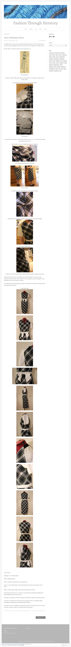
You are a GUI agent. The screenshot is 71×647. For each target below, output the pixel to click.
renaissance (63, 66)
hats (61, 60)
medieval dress (56, 64)
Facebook (28, 628)
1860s (53, 54)
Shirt (59, 68)
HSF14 (40, 610)
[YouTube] (54, 37)
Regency (58, 66)
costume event (62, 56)
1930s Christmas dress (14, 37)
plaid (43, 610)
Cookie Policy (22, 645)
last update (31, 139)
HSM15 (54, 62)
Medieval (50, 64)
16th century (51, 52)
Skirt (62, 68)
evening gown (61, 58)
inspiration (61, 62)
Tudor (65, 68)
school (56, 68)
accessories (64, 54)
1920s (60, 54)
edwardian (51, 58)
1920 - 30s (12, 610)
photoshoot (51, 66)
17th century (57, 52)
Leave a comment (42, 40)
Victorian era (56, 70)
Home (26, 29)
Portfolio (31, 29)
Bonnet (54, 56)
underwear (51, 70)
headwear (65, 60)
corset (57, 56)
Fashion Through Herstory (35, 23)
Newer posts (40, 617)
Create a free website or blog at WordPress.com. (27, 641)
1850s (50, 54)
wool (60, 70)
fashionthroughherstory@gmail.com (10, 633)
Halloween (58, 60)
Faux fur (50, 60)
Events (40, 29)
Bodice (50, 56)
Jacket (65, 62)
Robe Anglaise (51, 68)
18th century (62, 52)
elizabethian (56, 58)
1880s (57, 54)
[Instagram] (52, 37)
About (45, 29)
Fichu (54, 60)
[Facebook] (50, 37)
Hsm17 (57, 62)
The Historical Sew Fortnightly (22, 610)
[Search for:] (58, 45)
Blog (36, 29)
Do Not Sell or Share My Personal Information (44, 641)
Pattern (61, 64)
